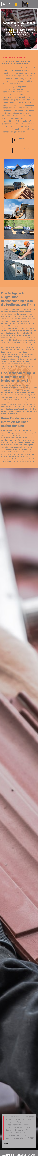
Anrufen (21, 138)
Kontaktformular (24, 149)
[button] (16, 4)
